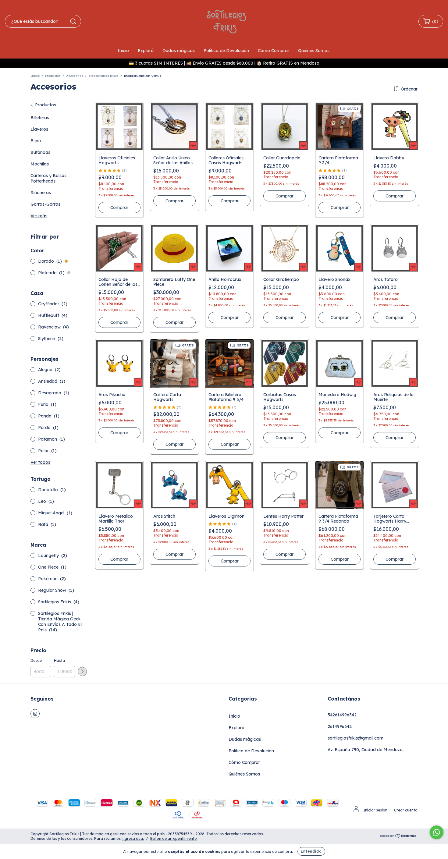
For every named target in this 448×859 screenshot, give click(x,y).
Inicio (123, 50)
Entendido (311, 851)
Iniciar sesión (375, 810)
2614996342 (340, 726)
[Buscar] (73, 21)
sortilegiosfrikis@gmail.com (355, 738)
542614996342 (342, 715)
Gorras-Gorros (45, 204)
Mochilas (39, 164)
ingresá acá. (133, 838)
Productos (53, 76)
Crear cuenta (406, 810)
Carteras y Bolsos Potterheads (48, 178)
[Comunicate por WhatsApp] (436, 832)
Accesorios (74, 76)
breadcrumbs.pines (104, 76)
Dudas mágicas (178, 50)
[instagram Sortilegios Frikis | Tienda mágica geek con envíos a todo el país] (35, 713)
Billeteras (39, 117)
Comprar (119, 207)
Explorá (146, 50)
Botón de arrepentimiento (173, 838)
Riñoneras (40, 192)
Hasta (59, 660)
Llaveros (39, 129)
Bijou (35, 141)
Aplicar (82, 671)
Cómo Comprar (273, 50)
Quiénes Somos (313, 50)
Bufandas (40, 152)
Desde (36, 660)
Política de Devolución (226, 50)
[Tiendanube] (398, 836)
